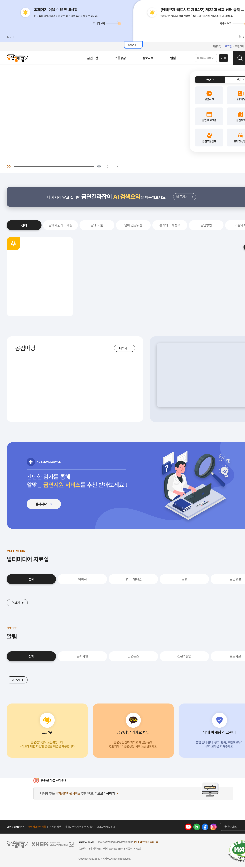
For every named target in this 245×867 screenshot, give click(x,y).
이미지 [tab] (82, 579)
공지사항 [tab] (82, 656)
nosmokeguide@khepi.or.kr (117, 842)
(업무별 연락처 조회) (144, 841)
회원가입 (217, 46)
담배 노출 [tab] (97, 225)
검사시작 (47, 505)
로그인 (228, 46)
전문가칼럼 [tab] (184, 656)
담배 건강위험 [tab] (133, 225)
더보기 (123, 348)
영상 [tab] (184, 579)
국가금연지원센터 (106, 827)
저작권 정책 (55, 826)
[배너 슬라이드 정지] (112, 166)
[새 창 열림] (188, 826)
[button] (70, 23)
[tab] (210, 79)
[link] (209, 95)
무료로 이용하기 (105, 793)
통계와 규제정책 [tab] (170, 225)
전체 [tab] (24, 225)
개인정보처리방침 (37, 826)
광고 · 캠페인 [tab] (133, 579)
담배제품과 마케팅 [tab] (60, 225)
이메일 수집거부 (72, 826)
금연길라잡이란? (15, 827)
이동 (223, 58)
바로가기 (186, 197)
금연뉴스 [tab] (133, 656)
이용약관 (88, 826)
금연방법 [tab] (206, 225)
